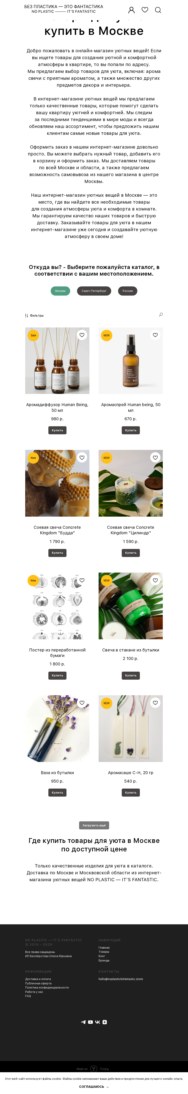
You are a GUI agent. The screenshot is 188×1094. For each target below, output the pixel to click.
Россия (128, 291)
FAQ (28, 996)
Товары (104, 951)
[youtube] (90, 1022)
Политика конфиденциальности (47, 987)
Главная (104, 947)
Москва (60, 291)
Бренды (104, 960)
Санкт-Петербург (94, 291)
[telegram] (83, 1022)
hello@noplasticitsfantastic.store (121, 979)
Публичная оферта (38, 983)
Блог (102, 956)
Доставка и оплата (38, 979)
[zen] (105, 1022)
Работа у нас (34, 992)
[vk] (97, 1022)
